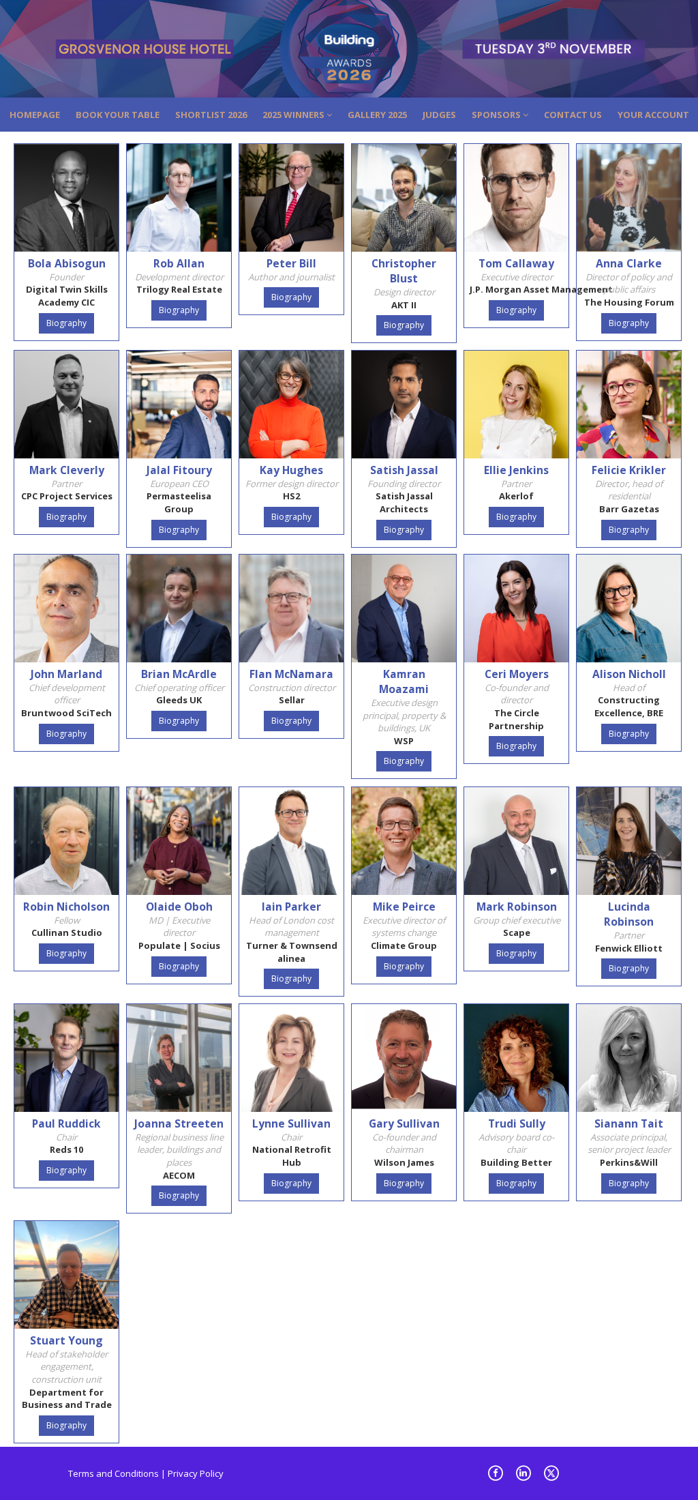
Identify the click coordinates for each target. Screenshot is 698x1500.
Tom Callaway (516, 263)
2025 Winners (294, 114)
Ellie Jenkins (516, 469)
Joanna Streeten (179, 1123)
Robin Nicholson (66, 906)
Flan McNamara (291, 673)
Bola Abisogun (67, 263)
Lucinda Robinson (629, 914)
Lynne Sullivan (291, 1123)
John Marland (66, 673)
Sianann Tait (628, 1123)
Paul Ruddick (66, 1123)
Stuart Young (66, 1340)
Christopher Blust (403, 271)
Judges (439, 114)
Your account (653, 114)
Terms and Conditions (113, 1473)
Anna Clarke (629, 263)
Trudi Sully (516, 1123)
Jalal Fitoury (179, 469)
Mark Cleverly (66, 469)
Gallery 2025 (377, 114)
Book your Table (118, 114)
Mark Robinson (516, 906)
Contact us (573, 114)
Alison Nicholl (629, 673)
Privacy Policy (196, 1473)
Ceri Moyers (517, 673)
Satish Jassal (404, 469)
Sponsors (497, 114)
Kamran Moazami (404, 681)
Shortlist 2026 (211, 114)
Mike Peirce (404, 906)
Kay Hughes (291, 469)
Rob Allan (178, 263)
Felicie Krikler (629, 469)
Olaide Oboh (179, 906)
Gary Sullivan (404, 1123)
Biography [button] (66, 323)
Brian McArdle (179, 673)
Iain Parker (291, 906)
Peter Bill (291, 263)
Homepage (35, 114)
